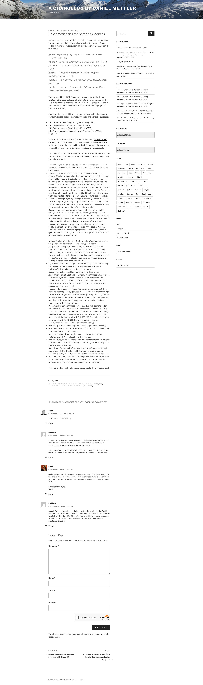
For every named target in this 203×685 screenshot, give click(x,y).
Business (121, 169)
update (129, 202)
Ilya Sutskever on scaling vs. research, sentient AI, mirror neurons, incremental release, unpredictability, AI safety (135, 54)
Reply (50, 423)
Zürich (145, 207)
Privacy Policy (53, 680)
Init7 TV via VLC (122, 265)
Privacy (143, 186)
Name (51, 578)
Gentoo (79, 386)
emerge (71, 386)
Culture (130, 169)
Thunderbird (147, 198)
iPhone (137, 173)
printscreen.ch (131, 186)
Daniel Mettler (75, 30)
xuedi (50, 467)
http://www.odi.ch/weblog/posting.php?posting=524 (71, 122)
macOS (120, 177)
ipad (130, 173)
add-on (120, 164)
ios (125, 173)
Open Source (134, 181)
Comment (53, 546)
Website (52, 603)
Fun (142, 169)
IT (52, 381)
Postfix (120, 186)
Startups (130, 194)
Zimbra (137, 207)
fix (137, 169)
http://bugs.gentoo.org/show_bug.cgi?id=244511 (69, 125)
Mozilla (139, 177)
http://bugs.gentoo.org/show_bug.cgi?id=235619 (69, 128)
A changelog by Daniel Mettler (92, 8)
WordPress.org (122, 237)
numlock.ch (122, 181)
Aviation (141, 164)
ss (94, 386)
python (129, 190)
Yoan (50, 411)
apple (133, 164)
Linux (57, 381)
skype (146, 190)
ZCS (130, 207)
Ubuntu (120, 202)
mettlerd (52, 432)
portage (88, 386)
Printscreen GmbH (123, 251)
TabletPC (121, 198)
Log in (118, 224)
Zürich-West (122, 211)
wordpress (122, 207)
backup (150, 164)
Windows (146, 202)
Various (137, 202)
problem (121, 190)
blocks (89, 384)
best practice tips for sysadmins (68, 384)
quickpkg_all (75, 269)
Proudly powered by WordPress (72, 680)
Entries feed (120, 229)
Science (138, 190)
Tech (130, 198)
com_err (98, 384)
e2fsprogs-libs (59, 386)
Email (51, 590)
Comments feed (122, 233)
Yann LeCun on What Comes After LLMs (131, 48)
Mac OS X (130, 177)
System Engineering (143, 194)
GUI (119, 173)
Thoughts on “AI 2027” (124, 62)
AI (127, 164)
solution (121, 194)
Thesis (137, 198)
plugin (144, 181)
